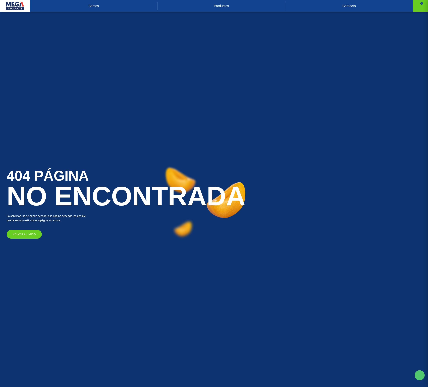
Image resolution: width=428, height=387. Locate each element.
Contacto (349, 6)
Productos (221, 6)
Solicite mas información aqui (420, 375)
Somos (93, 6)
